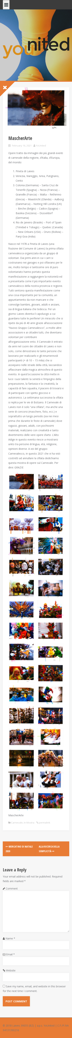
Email (10, 954)
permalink (44, 822)
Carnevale (17, 822)
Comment (12, 888)
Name (10, 938)
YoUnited (41, 145)
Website (11, 970)
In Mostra (29, 822)
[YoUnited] (36, 47)
